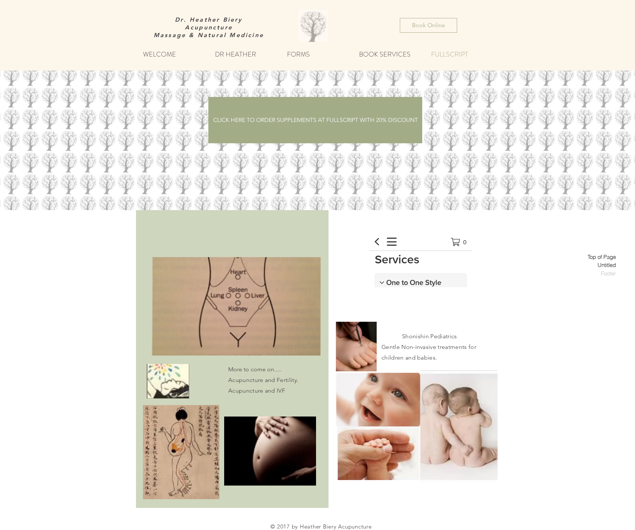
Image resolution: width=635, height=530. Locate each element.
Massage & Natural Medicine (209, 35)
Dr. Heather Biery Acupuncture (208, 23)
